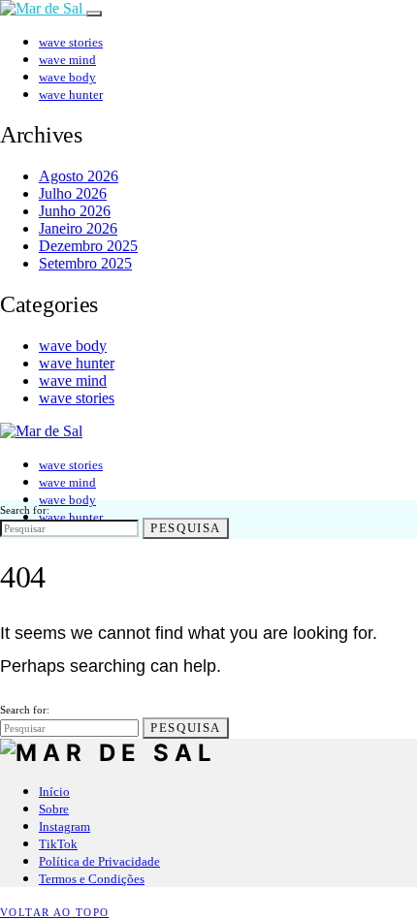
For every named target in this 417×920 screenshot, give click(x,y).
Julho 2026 (73, 193)
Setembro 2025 (85, 263)
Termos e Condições (91, 879)
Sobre (54, 809)
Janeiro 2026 (78, 228)
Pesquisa (185, 528)
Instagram (64, 826)
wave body (67, 77)
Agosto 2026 (78, 176)
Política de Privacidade (99, 861)
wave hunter (71, 94)
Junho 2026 (75, 211)
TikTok (58, 844)
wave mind (67, 59)
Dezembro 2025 (88, 246)
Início (54, 791)
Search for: (24, 510)
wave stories (71, 42)
